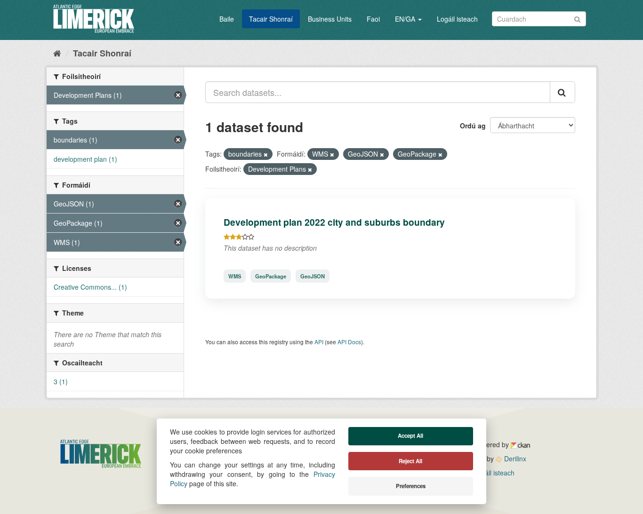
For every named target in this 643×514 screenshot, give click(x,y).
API (318, 342)
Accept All (410, 436)
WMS (234, 276)
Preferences (411, 486)
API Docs (349, 342)
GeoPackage (270, 276)
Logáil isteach (457, 19)
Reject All (410, 461)
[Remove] (266, 154)
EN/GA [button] (406, 19)
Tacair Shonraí (271, 19)
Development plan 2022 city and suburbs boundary (334, 222)
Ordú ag (473, 125)
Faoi (373, 19)
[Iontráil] (577, 18)
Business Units (330, 19)
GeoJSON (312, 276)
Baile (226, 19)
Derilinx (514, 458)
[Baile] (57, 53)
